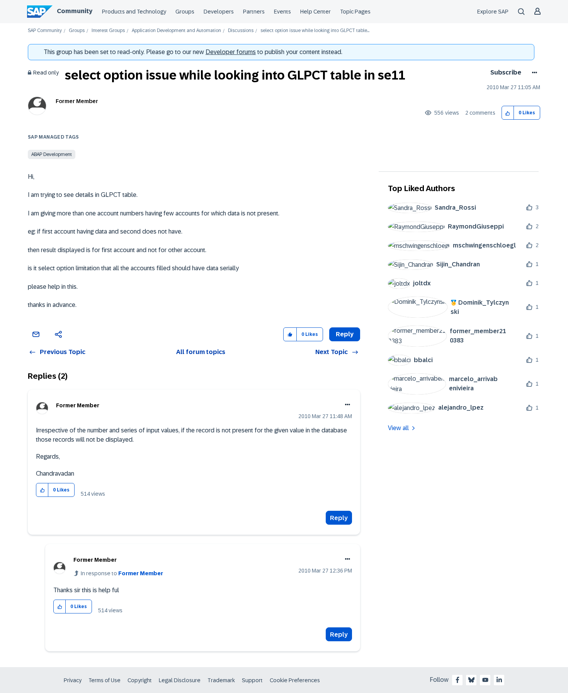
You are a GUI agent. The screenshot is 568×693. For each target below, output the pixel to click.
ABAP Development (51, 154)
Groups (184, 11)
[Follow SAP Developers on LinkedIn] (499, 680)
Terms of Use (104, 680)
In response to (122, 573)
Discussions (240, 30)
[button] (508, 113)
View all (398, 428)
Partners (254, 11)
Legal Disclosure (180, 680)
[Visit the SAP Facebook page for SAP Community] (457, 680)
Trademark (221, 680)
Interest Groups (108, 30)
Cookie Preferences (295, 680)
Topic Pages (355, 11)
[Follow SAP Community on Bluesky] (471, 680)
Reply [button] (345, 334)
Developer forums (231, 52)
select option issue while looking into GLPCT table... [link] (314, 30)
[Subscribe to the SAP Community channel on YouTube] (485, 680)
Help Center (315, 11)
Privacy (73, 680)
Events (282, 11)
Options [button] (533, 72)
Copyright (140, 680)
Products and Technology (134, 11)
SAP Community (45, 30)
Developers (219, 11)
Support (252, 680)
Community (74, 11)
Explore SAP (492, 11)
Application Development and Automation (176, 30)
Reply (339, 518)
